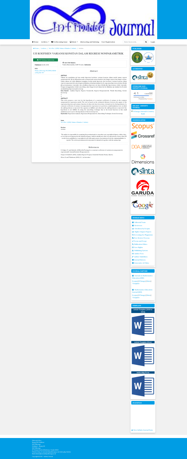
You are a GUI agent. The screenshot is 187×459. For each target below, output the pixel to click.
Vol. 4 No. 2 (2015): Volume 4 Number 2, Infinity (62, 48)
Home (36, 42)
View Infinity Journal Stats (143, 430)
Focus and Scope (140, 241)
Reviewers (138, 225)
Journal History (140, 260)
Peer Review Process (142, 238)
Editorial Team (140, 222)
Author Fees (139, 254)
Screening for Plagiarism (143, 235)
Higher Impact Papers (143, 232)
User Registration (108, 42)
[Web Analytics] (143, 417)
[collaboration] (143, 57)
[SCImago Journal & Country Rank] (143, 112)
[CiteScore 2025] (143, 95)
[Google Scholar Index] (143, 205)
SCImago (142, 281)
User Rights (138, 247)
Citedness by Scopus (142, 229)
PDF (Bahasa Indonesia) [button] (46, 60)
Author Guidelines (140, 257)
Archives (43, 48)
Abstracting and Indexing (89, 42)
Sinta (148, 281)
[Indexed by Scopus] (143, 126)
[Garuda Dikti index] (143, 188)
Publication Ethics (140, 244)
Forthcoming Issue (60, 42)
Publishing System (141, 250)
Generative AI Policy (141, 263)
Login (153, 42)
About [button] (74, 42)
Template (136, 283)
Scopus (134, 281)
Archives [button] (44, 42)
